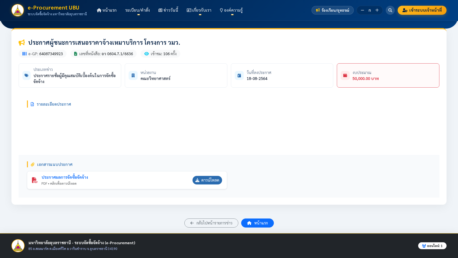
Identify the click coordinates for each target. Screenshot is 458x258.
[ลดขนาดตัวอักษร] (362, 10)
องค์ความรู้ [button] (233, 10)
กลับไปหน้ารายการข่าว (214, 222)
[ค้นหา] (390, 10)
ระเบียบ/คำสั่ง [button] (137, 10)
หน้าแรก (109, 10)
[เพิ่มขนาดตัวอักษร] (377, 10)
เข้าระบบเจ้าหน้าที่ (425, 10)
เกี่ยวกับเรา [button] (201, 10)
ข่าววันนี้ (170, 10)
